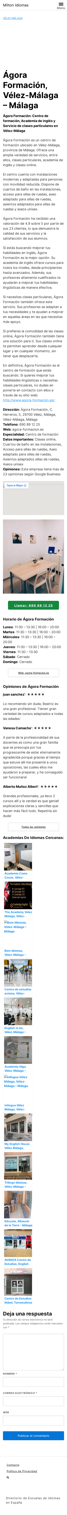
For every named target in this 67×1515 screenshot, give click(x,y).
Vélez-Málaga (13, 18)
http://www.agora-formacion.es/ (28, 400)
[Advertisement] (33, 45)
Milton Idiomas (15, 5)
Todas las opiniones (33, 826)
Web (6, 1412)
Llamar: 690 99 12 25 (33, 605)
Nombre (10, 1373)
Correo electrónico (20, 1393)
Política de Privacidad (22, 1471)
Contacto (13, 1464)
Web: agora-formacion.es (33, 672)
